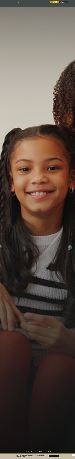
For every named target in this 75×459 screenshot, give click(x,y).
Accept (54, 456)
